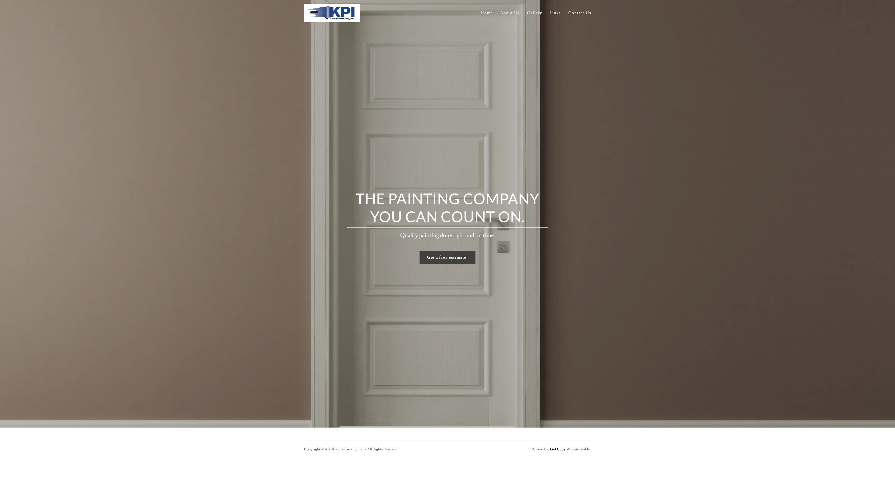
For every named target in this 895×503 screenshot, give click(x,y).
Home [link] (487, 13)
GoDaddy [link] (558, 449)
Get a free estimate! (447, 257)
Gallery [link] (534, 13)
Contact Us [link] (579, 13)
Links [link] (555, 13)
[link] (332, 12)
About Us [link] (510, 13)
